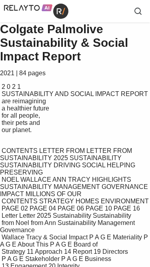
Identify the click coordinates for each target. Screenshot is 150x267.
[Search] (138, 11)
